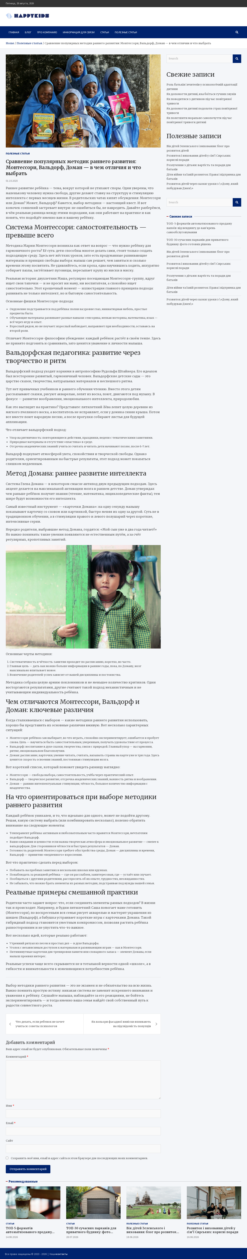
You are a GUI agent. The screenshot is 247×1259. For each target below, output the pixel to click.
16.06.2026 (193, 1237)
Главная (14, 32)
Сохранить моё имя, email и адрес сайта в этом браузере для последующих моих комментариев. (79, 1158)
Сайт (9, 1140)
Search (237, 58)
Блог (28, 32)
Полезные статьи (126, 32)
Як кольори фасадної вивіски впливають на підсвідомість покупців (121, 1024)
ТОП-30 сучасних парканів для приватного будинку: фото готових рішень (91, 1232)
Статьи (104, 32)
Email (11, 1123)
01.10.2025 (12, 180)
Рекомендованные (23, 1181)
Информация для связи (79, 32)
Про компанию (47, 32)
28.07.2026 (72, 1237)
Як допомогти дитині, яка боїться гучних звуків (201, 94)
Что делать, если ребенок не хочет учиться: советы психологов (40, 1024)
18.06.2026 (132, 1237)
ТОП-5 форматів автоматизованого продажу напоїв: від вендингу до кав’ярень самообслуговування (199, 228)
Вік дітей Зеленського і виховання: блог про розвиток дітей (151, 1232)
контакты (62, 1254)
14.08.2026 (12, 1237)
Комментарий (17, 1056)
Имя (10, 1105)
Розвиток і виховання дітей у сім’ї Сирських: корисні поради (212, 1230)
